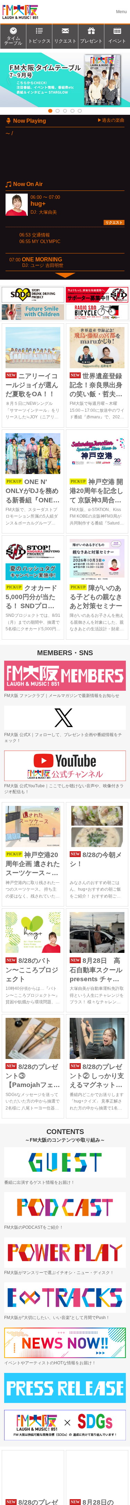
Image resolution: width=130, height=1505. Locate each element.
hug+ (38, 203)
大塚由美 (48, 212)
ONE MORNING (42, 259)
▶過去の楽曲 (110, 120)
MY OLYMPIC (46, 241)
